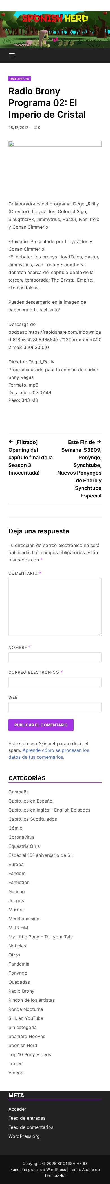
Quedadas (19, 982)
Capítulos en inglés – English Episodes (49, 810)
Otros (14, 955)
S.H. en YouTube (25, 1018)
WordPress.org (24, 1136)
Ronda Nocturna (25, 1009)
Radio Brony (20, 78)
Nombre (19, 647)
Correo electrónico (35, 672)
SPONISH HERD (72, 1163)
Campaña (18, 792)
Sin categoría (22, 1027)
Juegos (16, 900)
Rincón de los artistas (31, 1000)
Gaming (16, 891)
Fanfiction (19, 882)
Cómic (15, 828)
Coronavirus (21, 837)
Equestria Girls (24, 846)
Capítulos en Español (31, 801)
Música (15, 909)
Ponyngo (17, 973)
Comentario (24, 573)
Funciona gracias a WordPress (38, 1169)
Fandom (17, 873)
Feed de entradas (26, 1118)
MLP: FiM (18, 927)
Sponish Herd (22, 1045)
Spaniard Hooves (26, 1036)
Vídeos (15, 1072)
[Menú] (12, 55)
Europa (16, 864)
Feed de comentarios (30, 1127)
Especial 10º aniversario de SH (41, 855)
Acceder (17, 1109)
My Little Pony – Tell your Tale (40, 937)
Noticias (17, 946)
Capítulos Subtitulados (32, 819)
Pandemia (18, 964)
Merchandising (23, 918)
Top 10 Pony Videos (29, 1054)
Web (13, 697)
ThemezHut (55, 1175)
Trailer (15, 1063)
